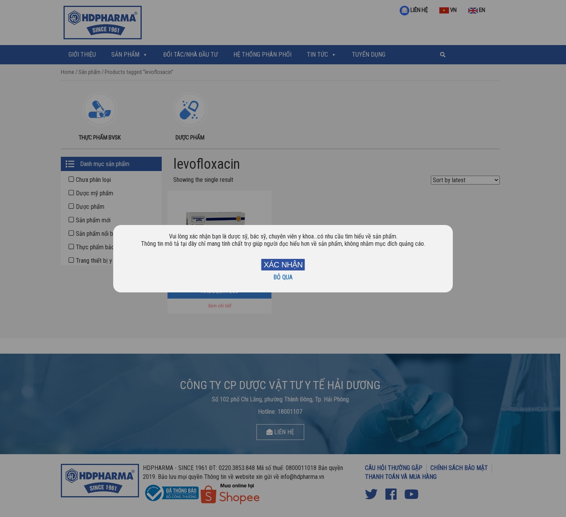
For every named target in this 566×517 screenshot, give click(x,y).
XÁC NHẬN (283, 264)
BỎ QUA (283, 277)
